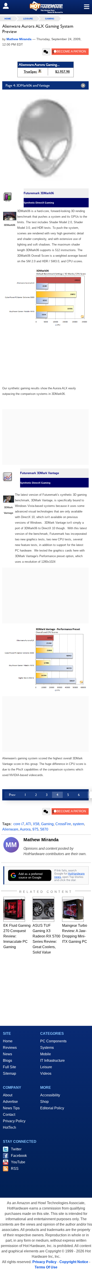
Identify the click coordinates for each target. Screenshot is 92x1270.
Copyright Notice (73, 1262)
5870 (44, 829)
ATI (28, 824)
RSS (15, 1168)
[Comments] (46, 51)
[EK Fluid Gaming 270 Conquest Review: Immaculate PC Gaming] (14, 909)
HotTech (9, 1127)
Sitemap (9, 1073)
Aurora (25, 829)
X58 (36, 824)
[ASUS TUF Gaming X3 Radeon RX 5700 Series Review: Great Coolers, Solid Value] (43, 909)
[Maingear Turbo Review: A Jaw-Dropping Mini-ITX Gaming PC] (73, 909)
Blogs (7, 1060)
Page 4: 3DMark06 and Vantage (28, 85)
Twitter (16, 1149)
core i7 (18, 824)
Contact (9, 1114)
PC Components (53, 1041)
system (78, 824)
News (7, 1054)
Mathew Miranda (41, 839)
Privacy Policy (14, 1121)
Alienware (10, 829)
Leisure (28, 18)
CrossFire (63, 824)
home (7, 18)
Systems (47, 1047)
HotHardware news (69, 875)
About (7, 1095)
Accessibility (50, 1095)
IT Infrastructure (52, 1060)
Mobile (45, 1054)
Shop (44, 1101)
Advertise (10, 1101)
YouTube (18, 1162)
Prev (12, 795)
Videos (45, 1073)
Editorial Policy (52, 1108)
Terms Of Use (46, 1267)
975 (35, 829)
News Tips (11, 1108)
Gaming (49, 18)
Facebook (19, 1156)
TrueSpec (30, 71)
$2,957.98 (62, 71)
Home (8, 1041)
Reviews (10, 1047)
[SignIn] (8, 5)
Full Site (9, 1067)
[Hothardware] (46, 7)
